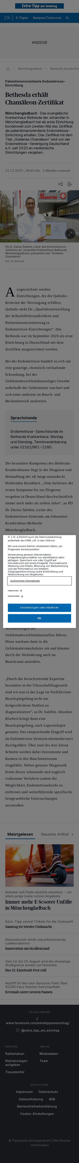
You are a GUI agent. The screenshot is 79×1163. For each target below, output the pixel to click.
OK (39, 618)
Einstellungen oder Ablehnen (39, 607)
